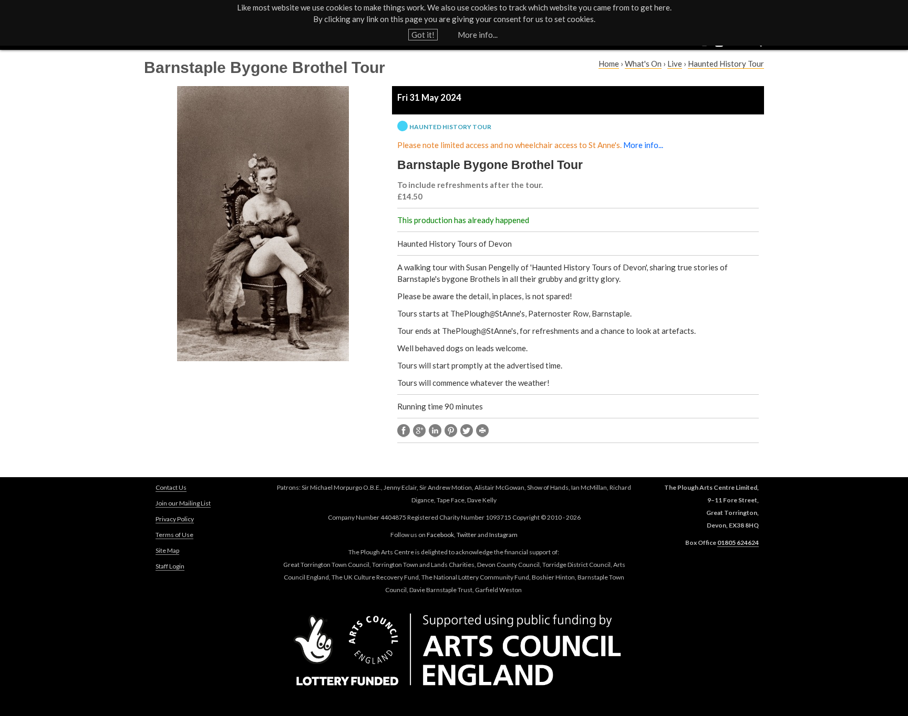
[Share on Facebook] (403, 430)
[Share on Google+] (419, 430)
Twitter (467, 535)
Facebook (440, 535)
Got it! (423, 34)
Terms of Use (174, 535)
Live (674, 63)
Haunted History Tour (726, 63)
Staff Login (170, 566)
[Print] (482, 430)
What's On (643, 63)
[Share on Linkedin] (435, 430)
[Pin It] (451, 430)
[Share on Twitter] (466, 430)
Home (609, 63)
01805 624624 (738, 542)
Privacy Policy (175, 519)
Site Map (167, 550)
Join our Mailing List (183, 503)
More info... (478, 34)
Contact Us (171, 487)
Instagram (503, 535)
